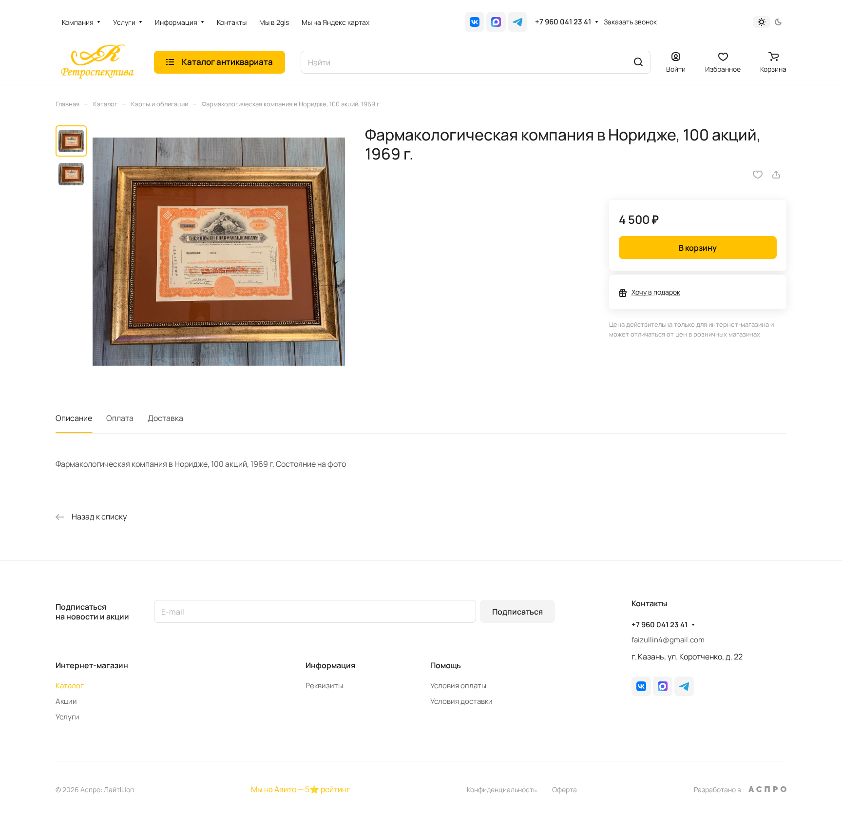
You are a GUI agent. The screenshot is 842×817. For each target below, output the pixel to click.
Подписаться (517, 611)
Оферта (564, 789)
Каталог (70, 685)
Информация (330, 665)
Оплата (120, 418)
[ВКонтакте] (474, 22)
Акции (66, 701)
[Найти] (638, 62)
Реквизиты (324, 685)
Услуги (67, 717)
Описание (74, 418)
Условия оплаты (458, 685)
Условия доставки (461, 701)
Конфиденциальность (501, 789)
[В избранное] (758, 174)
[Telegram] (517, 22)
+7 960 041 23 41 (563, 22)
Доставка (165, 418)
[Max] (496, 22)
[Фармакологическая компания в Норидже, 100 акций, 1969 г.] (219, 251)
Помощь (445, 665)
